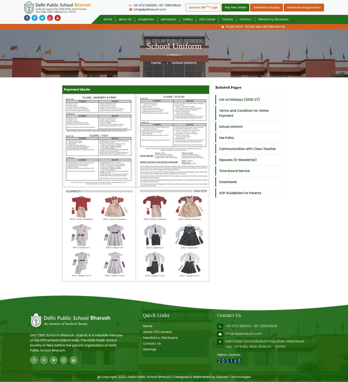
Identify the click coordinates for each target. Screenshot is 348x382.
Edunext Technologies (233, 377)
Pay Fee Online (235, 7)
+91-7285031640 (264, 326)
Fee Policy (226, 138)
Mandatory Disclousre (160, 337)
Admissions (168, 19)
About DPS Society (157, 332)
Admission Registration (304, 7)
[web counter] (229, 360)
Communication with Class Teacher (247, 149)
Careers (227, 19)
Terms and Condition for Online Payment (244, 113)
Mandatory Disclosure (273, 19)
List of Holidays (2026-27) (239, 99)
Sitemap (149, 349)
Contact (246, 19)
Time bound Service (234, 171)
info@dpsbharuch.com (243, 333)
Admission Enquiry (266, 7)
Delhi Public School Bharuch (150, 377)
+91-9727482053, (238, 326)
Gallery (188, 19)
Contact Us (152, 343)
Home (108, 19)
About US (125, 19)
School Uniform (231, 127)
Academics (146, 19)
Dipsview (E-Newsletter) (238, 160)
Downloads (228, 182)
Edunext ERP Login (203, 7)
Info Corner (207, 19)
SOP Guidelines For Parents (240, 193)
